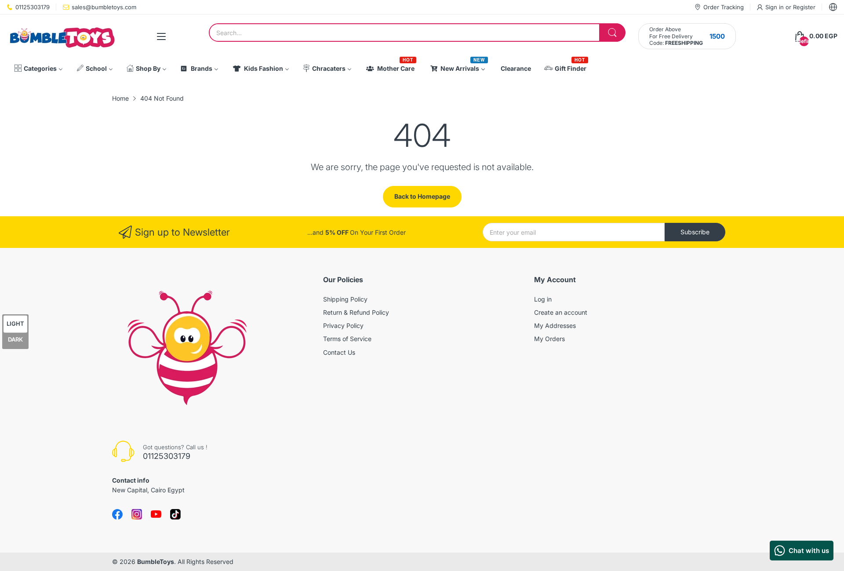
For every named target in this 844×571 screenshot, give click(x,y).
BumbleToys (155, 561)
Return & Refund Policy (356, 312)
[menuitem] (38, 68)
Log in (543, 299)
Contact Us (339, 352)
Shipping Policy (345, 299)
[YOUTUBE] (156, 514)
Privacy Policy (343, 325)
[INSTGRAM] (136, 514)
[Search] (612, 32)
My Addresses (555, 325)
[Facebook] (117, 514)
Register (804, 7)
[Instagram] (175, 514)
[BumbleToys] (61, 36)
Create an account (560, 312)
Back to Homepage (422, 196)
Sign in (775, 7)
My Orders (549, 338)
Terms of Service (347, 338)
